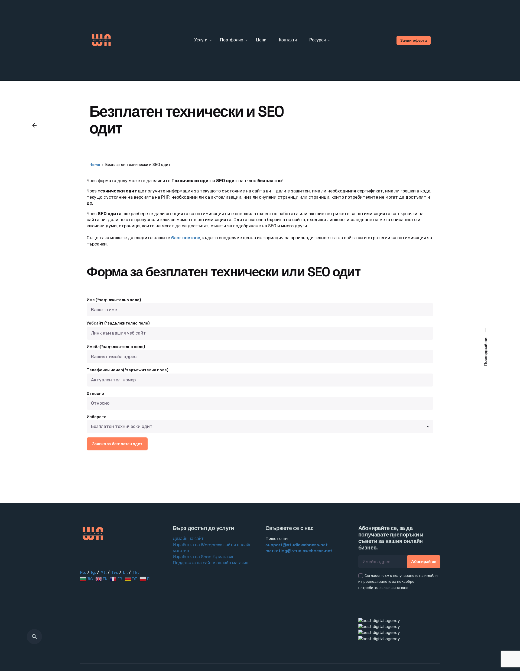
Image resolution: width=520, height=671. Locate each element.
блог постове (185, 238)
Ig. (93, 572)
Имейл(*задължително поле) (116, 347)
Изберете (96, 417)
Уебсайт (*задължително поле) (118, 323)
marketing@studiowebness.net (298, 551)
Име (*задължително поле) (114, 300)
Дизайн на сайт (188, 538)
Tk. (135, 572)
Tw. (114, 572)
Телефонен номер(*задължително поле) (127, 370)
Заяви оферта (413, 40)
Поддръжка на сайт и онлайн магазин (210, 563)
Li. (125, 572)
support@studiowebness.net (296, 545)
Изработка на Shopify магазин (204, 556)
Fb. (83, 572)
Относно (95, 393)
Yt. (104, 572)
